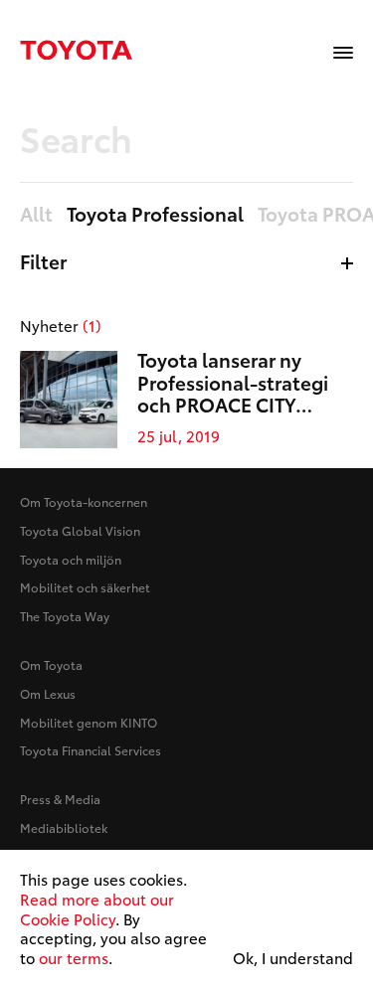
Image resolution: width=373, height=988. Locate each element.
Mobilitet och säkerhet (85, 586)
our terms (73, 957)
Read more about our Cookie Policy (97, 908)
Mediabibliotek (63, 827)
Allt (36, 215)
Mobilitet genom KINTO (88, 722)
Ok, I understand (293, 958)
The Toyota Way (64, 615)
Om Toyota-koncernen (83, 501)
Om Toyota (51, 664)
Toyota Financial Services (90, 749)
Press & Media (60, 798)
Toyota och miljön (70, 559)
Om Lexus (48, 693)
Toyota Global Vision (80, 530)
